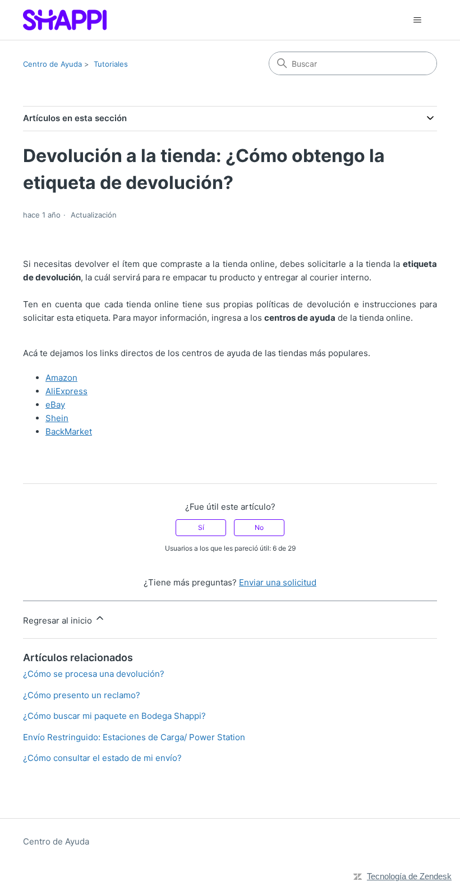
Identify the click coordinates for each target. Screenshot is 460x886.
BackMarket (68, 431)
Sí (201, 527)
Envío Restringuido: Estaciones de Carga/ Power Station (134, 737)
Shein (56, 418)
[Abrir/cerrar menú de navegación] (417, 20)
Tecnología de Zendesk (409, 876)
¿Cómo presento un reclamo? (81, 695)
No (259, 527)
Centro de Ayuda (52, 63)
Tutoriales (111, 63)
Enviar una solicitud (277, 582)
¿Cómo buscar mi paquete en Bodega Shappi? (114, 715)
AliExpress (66, 391)
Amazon (61, 377)
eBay (55, 404)
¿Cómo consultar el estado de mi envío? (102, 758)
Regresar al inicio (58, 620)
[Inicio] (65, 20)
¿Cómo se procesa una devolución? (93, 673)
